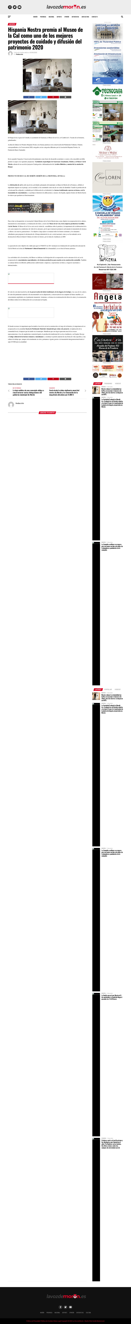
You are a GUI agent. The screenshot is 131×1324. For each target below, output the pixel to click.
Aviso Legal (57, 1321)
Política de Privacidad (33, 1321)
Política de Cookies (47, 1321)
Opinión (66, 17)
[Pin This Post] (53, 97)
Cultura (88, 1313)
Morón (35, 17)
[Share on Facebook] (29, 97)
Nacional (51, 17)
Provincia (43, 17)
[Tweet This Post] (41, 97)
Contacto (95, 17)
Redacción (19, 54)
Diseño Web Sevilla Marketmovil (94, 1321)
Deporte (59, 17)
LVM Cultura (85, 17)
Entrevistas (75, 17)
